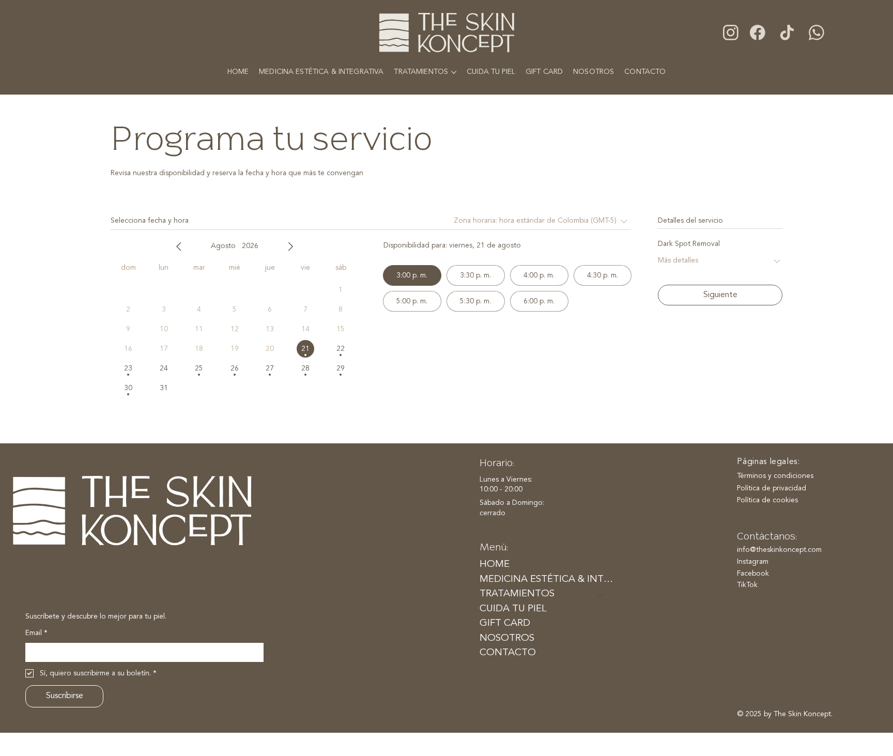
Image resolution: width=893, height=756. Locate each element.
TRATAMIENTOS (517, 594)
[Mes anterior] (179, 246)
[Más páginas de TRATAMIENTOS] (453, 72)
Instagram (752, 561)
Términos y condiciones (775, 476)
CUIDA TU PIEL (513, 609)
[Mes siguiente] (290, 246)
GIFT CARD (505, 623)
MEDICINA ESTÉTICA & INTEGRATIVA (546, 579)
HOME (495, 564)
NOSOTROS (507, 638)
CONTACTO (508, 653)
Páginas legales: (768, 462)
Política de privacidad (771, 488)
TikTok (747, 585)
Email (36, 633)
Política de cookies (767, 500)
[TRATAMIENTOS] (600, 594)
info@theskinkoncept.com (779, 549)
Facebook (753, 573)
